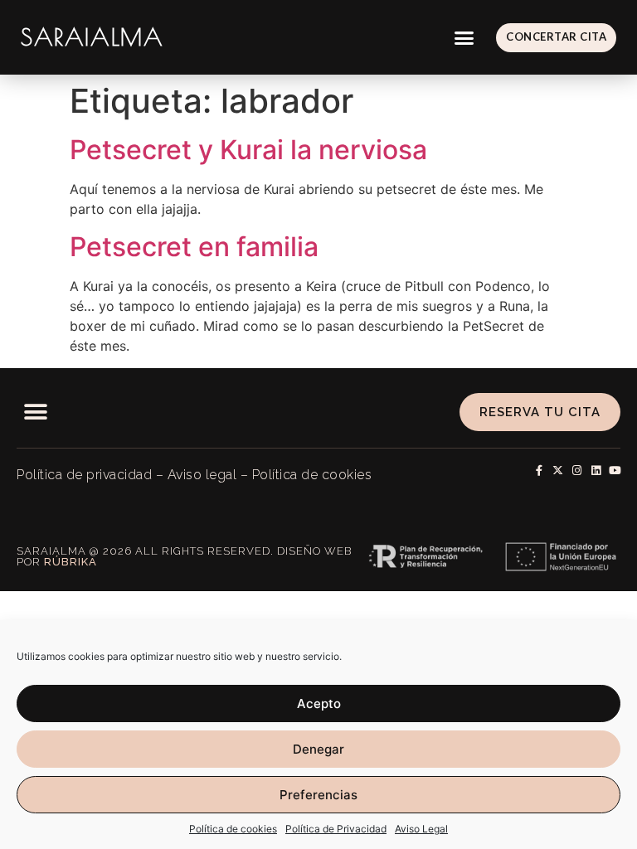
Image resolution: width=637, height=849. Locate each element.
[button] (464, 37)
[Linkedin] (596, 470)
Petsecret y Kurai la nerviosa (248, 149)
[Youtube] (615, 470)
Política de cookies (233, 828)
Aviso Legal (421, 828)
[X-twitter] (557, 470)
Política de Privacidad (336, 828)
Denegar (318, 749)
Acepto (319, 703)
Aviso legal (202, 475)
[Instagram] (576, 470)
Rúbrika (70, 561)
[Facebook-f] (538, 470)
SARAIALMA (92, 37)
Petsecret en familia (194, 246)
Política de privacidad (84, 475)
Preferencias (318, 795)
